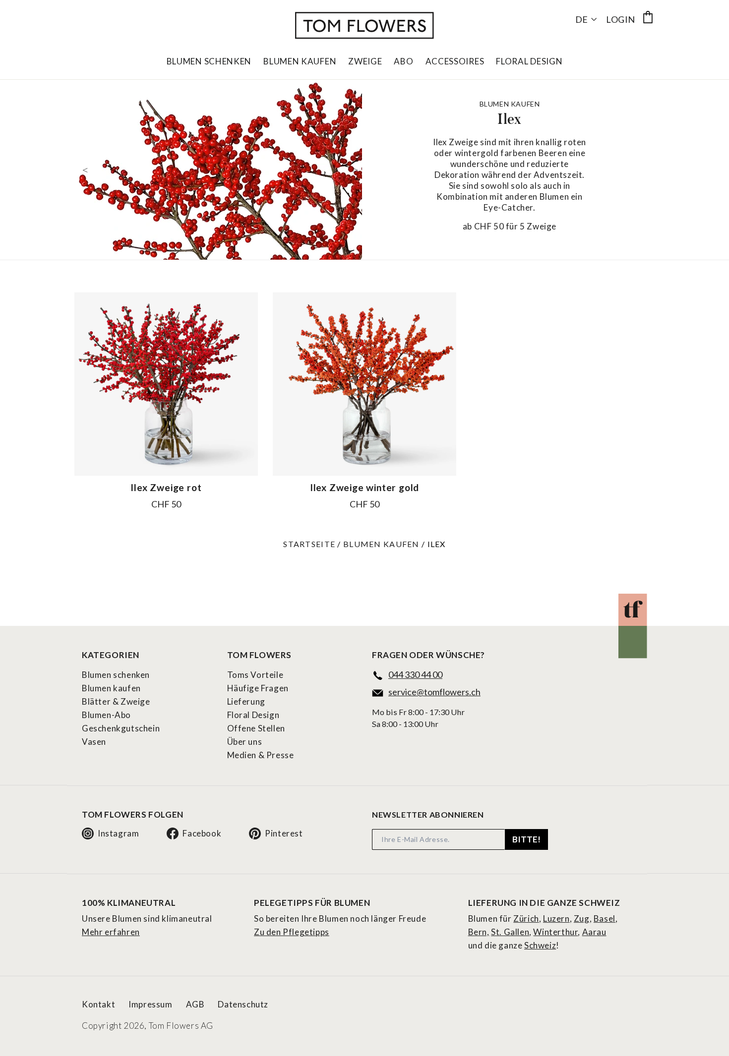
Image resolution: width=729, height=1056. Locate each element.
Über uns (244, 741)
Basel (604, 918)
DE (581, 19)
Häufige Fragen (258, 688)
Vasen (94, 741)
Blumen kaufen (381, 544)
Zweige (365, 61)
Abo (403, 61)
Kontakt (98, 1004)
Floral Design (529, 61)
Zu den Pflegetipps (291, 932)
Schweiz (540, 945)
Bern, (478, 932)
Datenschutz (243, 1004)
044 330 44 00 (415, 674)
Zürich (526, 918)
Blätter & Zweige (116, 701)
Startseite (309, 544)
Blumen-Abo (106, 715)
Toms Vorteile (255, 674)
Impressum (150, 1004)
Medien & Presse (260, 755)
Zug (582, 918)
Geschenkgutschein (121, 728)
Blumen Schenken (209, 61)
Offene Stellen (256, 728)
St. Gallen (510, 932)
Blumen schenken (116, 674)
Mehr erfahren (111, 932)
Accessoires (455, 61)
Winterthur (555, 932)
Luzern (556, 918)
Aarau (594, 932)
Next (355, 169)
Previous (84, 169)
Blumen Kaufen (299, 61)
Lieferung (246, 701)
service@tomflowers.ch (434, 691)
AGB (195, 1004)
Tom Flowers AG (181, 1025)
